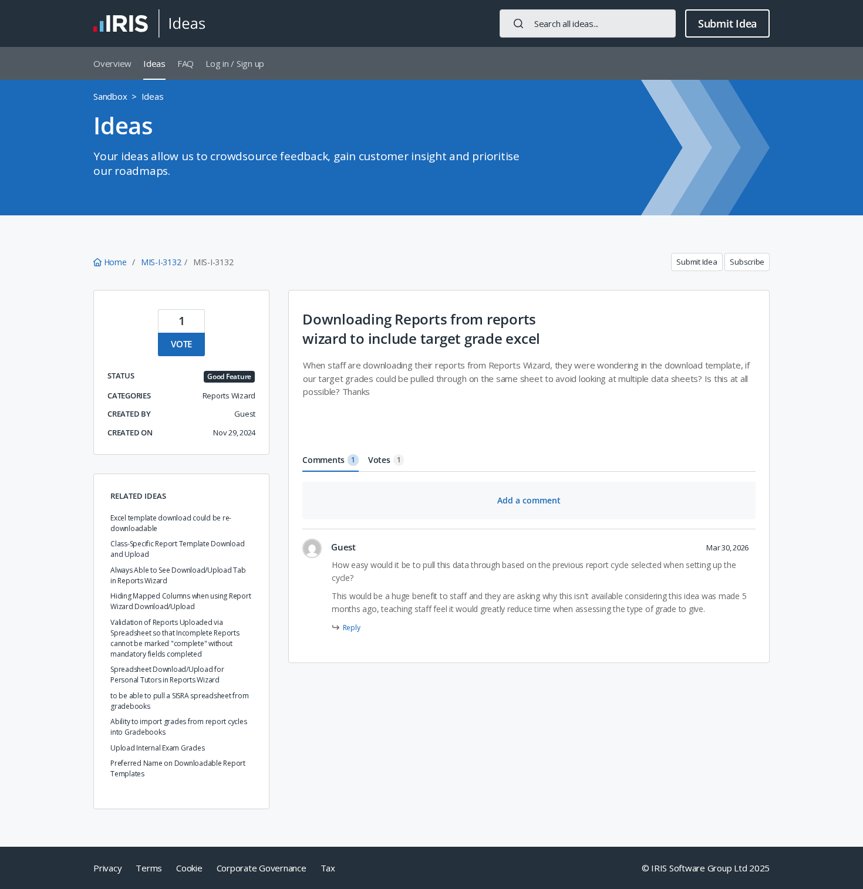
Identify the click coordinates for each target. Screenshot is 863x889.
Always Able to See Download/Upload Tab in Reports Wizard (178, 575)
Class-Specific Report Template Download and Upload (177, 549)
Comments (328, 459)
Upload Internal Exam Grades (157, 748)
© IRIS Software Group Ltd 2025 (706, 868)
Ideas (154, 63)
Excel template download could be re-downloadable (170, 523)
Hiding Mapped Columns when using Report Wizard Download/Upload (180, 601)
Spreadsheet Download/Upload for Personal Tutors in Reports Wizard (167, 674)
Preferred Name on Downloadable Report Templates (177, 768)
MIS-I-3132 (161, 262)
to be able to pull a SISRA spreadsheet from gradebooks (179, 701)
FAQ (185, 63)
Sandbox (110, 96)
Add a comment (529, 500)
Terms (149, 868)
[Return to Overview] (149, 23)
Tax (328, 868)
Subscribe (747, 261)
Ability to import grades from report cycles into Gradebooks (178, 726)
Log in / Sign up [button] (234, 63)
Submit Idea (727, 23)
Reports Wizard (229, 395)
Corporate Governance (261, 868)
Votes (384, 459)
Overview (112, 63)
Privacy (107, 868)
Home (115, 262)
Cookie (189, 868)
